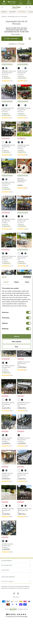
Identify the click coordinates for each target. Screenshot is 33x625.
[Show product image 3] (9, 97)
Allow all (16, 336)
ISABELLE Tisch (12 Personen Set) (24, 362)
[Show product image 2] (7, 97)
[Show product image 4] (11, 97)
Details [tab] (16, 282)
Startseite (4, 16)
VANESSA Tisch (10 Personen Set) (8, 108)
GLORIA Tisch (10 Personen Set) (23, 220)
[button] (26, 7)
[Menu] (3, 7)
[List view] (25, 39)
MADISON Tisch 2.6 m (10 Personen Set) (9, 71)
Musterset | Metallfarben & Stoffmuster (22, 180)
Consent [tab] (6, 282)
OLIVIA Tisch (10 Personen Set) (23, 257)
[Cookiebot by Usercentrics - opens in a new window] (23, 277)
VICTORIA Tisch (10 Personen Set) (8, 183)
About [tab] (27, 282)
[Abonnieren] (30, 581)
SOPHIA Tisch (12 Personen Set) (7, 474)
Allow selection (16, 341)
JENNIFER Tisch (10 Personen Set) (24, 403)
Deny (16, 346)
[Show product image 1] (5, 97)
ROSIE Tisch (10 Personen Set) (22, 71)
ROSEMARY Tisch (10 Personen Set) (24, 108)
